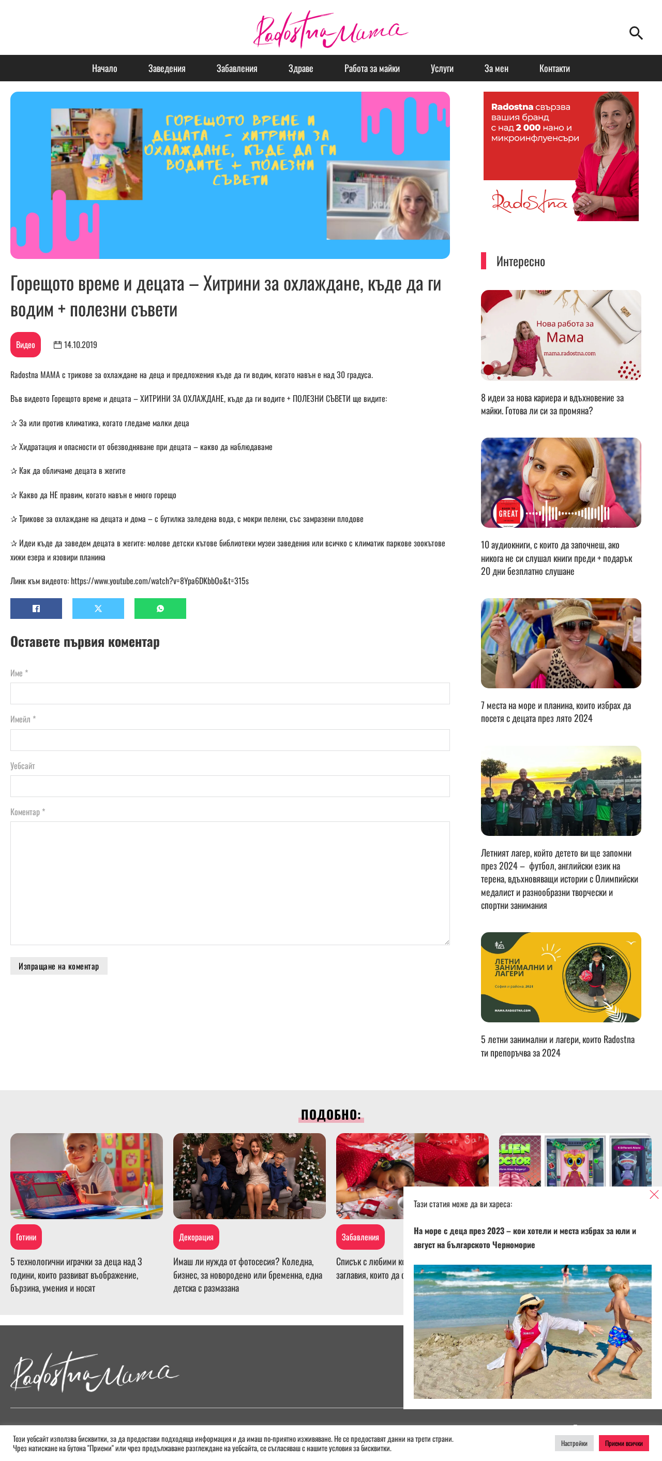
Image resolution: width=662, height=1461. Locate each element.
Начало (104, 68)
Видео (25, 344)
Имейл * (23, 719)
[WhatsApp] (160, 608)
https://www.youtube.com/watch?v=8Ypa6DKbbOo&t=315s (160, 580)
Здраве (301, 68)
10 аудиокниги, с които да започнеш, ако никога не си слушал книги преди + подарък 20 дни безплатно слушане (556, 557)
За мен (496, 68)
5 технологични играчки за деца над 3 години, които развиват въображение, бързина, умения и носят (76, 1274)
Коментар (27, 811)
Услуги (442, 68)
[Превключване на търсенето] (636, 32)
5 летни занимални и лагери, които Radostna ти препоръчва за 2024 (558, 1045)
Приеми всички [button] (624, 1443)
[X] (98, 608)
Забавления (237, 68)
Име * (19, 673)
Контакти (554, 68)
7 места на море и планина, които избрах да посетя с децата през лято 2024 (556, 711)
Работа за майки (372, 68)
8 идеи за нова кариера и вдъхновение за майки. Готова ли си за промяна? (552, 403)
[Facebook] (36, 608)
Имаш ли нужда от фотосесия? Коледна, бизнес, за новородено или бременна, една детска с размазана (247, 1274)
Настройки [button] (574, 1443)
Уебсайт (22, 765)
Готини (26, 1237)
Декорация (196, 1237)
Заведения (167, 68)
